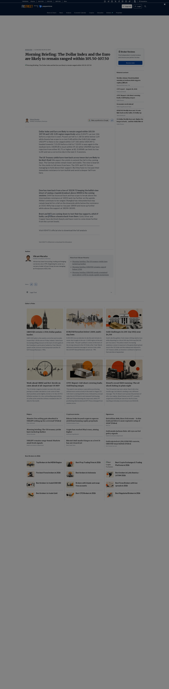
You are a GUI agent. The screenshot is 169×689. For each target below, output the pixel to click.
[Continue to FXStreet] (165, 4)
